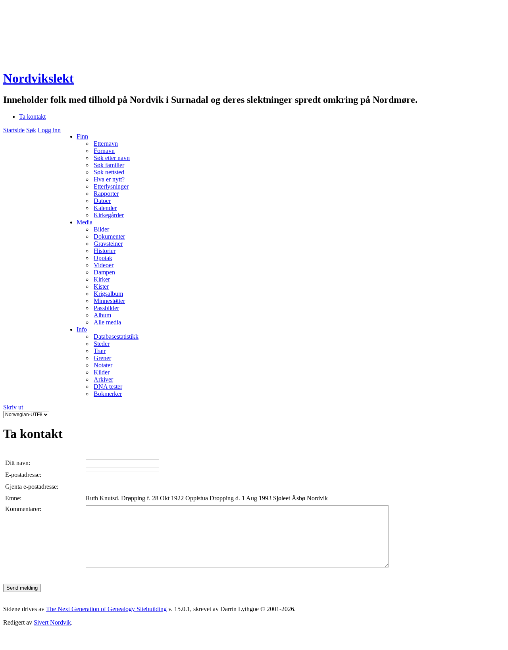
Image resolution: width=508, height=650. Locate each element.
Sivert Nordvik (52, 622)
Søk (31, 130)
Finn (82, 136)
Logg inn (49, 130)
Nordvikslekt (38, 78)
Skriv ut (13, 407)
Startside (14, 130)
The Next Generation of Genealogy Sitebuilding (106, 609)
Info (82, 329)
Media (84, 222)
